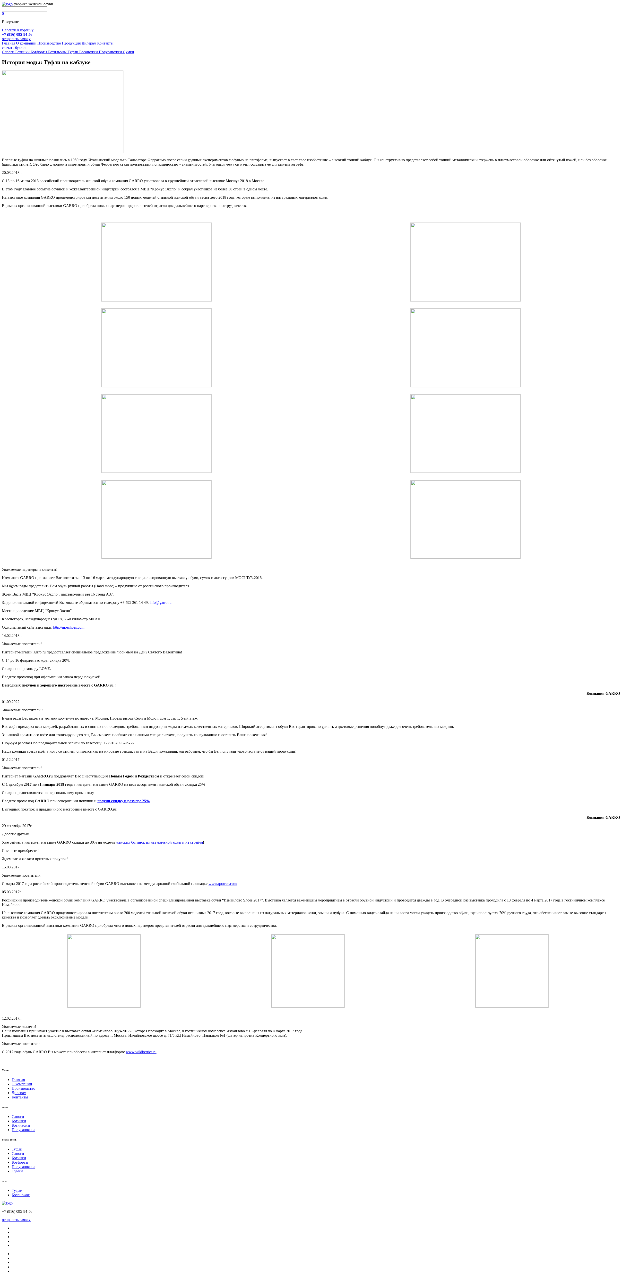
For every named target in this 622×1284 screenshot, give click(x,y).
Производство (49, 43)
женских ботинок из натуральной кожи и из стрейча (159, 842)
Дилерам (89, 43)
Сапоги (18, 1117)
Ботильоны (21, 1125)
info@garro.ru (161, 602)
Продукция (71, 43)
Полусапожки (23, 1130)
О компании (26, 43)
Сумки (17, 1171)
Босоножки (21, 1195)
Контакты (105, 43)
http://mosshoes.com (69, 627)
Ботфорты (20, 1162)
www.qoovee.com (222, 884)
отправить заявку (16, 39)
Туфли (17, 1149)
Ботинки (19, 1121)
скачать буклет (14, 47)
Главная (8, 43)
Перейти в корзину (18, 30)
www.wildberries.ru (141, 1052)
